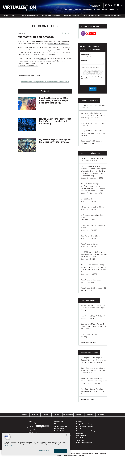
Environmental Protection (84, 426)
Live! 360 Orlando (87, 199)
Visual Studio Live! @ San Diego (92, 158)
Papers (71, 9)
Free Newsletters (68, 415)
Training (104, 9)
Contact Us (24, 415)
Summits (111, 9)
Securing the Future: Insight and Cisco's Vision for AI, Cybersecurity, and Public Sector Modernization (93, 360)
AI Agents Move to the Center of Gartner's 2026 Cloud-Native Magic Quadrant (93, 133)
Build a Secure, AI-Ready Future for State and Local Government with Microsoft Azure (93, 370)
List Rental (90, 415)
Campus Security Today (84, 424)
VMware (42, 59)
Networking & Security (71, 15)
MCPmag (79, 428)
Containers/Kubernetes (30, 15)
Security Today (81, 435)
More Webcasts (87, 399)
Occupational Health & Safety (85, 431)
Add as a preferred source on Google (96, 5)
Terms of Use (81, 453)
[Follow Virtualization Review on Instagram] (115, 5)
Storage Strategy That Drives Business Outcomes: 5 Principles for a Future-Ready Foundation (94, 381)
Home (65, 9)
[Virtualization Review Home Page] (20, 8)
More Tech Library (88, 343)
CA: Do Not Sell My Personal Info (96, 453)
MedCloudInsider (59, 431)
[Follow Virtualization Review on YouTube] (118, 5)
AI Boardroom (58, 421)
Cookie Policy (9, 446)
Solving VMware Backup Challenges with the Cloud (45, 82)
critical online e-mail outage (58, 44)
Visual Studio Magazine (84, 442)
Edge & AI (15, 15)
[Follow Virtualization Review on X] (109, 5)
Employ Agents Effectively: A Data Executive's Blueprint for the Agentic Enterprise (93, 308)
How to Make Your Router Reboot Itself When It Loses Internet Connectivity (55, 121)
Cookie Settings (44, 450)
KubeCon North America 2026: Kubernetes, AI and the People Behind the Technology (53, 100)
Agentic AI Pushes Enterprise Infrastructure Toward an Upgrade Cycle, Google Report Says (93, 115)
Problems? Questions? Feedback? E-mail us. (69, 455)
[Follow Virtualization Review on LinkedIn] (106, 5)
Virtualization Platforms (91, 15)
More (117, 9)
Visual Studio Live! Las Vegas (91, 280)
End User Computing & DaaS (51, 15)
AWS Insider (57, 424)
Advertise (97, 9)
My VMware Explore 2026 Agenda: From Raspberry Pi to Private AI (55, 140)
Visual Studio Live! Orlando (90, 244)
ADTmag (79, 421)
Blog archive (22, 23)
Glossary (101, 415)
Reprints (78, 415)
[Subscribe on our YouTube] (87, 35)
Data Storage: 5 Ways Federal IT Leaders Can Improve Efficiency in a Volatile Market (93, 326)
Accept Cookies (61, 451)
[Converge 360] (38, 426)
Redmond (79, 433)
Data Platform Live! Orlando (90, 236)
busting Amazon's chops (38, 41)
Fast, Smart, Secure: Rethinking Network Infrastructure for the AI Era (92, 391)
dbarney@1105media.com (28, 65)
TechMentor (80, 438)
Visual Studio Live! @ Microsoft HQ (93, 288)
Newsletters (87, 9)
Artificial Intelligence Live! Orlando (92, 207)
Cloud (6, 15)
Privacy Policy (95, 67)
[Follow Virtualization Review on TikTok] (112, 5)
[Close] (67, 435)
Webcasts (78, 9)
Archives (45, 415)
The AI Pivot (80, 440)
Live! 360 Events (59, 428)
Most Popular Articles (89, 101)
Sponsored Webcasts (89, 353)
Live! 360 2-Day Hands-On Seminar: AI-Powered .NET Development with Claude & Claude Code (94, 254)
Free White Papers (88, 300)
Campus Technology (60, 426)
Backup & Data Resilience (112, 15)
